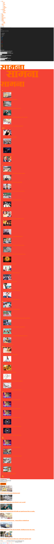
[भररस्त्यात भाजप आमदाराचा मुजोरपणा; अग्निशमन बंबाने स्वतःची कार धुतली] (7, 198)
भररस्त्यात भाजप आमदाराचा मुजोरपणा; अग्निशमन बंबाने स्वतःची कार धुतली (12, 200)
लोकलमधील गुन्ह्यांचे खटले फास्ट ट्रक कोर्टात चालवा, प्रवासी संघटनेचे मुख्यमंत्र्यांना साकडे (15, 539)
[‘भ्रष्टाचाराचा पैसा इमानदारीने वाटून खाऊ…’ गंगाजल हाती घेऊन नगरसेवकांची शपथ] (7, 124)
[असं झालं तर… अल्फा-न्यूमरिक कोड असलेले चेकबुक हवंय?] (7, 352)
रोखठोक (4, 12)
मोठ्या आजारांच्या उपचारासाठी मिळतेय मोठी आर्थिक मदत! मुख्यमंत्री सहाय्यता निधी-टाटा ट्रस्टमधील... (17, 511)
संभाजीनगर (4, 7)
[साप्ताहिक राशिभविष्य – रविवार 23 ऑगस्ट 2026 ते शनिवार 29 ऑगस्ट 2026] (7, 397)
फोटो (2, 24)
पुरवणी (3, 21)
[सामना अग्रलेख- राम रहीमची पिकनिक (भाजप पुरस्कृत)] (7, 135)
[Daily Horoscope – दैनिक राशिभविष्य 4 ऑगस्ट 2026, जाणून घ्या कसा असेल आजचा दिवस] (7, 433)
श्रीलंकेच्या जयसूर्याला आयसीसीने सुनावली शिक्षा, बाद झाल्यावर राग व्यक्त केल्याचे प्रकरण (14, 327)
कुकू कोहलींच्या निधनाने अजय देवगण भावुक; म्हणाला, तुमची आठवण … (12, 290)
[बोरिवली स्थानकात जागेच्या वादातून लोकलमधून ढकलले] (7, 97)
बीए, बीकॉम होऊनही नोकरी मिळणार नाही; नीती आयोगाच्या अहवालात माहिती (12, 182)
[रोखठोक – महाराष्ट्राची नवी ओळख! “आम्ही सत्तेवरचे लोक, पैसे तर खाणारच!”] (7, 454)
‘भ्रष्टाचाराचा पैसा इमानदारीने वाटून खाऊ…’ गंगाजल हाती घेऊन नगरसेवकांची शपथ (13, 126)
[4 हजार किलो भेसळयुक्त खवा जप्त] (7, 207)
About (1, 542)
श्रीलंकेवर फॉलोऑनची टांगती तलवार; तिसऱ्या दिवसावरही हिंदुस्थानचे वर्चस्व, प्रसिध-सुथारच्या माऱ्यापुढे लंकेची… (16, 318)
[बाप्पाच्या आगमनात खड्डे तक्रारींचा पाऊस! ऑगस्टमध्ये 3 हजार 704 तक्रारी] (7, 106)
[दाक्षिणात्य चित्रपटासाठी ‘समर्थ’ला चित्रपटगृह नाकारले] (7, 262)
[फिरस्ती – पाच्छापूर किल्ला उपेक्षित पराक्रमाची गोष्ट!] (7, 471)
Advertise (8, 542)
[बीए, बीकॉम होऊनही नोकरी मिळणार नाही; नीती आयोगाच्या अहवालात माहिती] (7, 180)
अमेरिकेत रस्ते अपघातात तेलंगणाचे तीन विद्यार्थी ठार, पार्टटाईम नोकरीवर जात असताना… (14, 245)
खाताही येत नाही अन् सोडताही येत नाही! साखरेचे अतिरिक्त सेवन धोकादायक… (12, 390)
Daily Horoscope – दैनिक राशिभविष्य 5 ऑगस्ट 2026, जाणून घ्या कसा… (12, 426)
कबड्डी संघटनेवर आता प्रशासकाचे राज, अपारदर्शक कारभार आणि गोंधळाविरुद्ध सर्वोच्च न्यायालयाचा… (15, 335)
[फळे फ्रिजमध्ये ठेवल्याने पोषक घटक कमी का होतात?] (7, 370)
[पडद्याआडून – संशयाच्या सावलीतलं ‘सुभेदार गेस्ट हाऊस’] (7, 279)
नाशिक (4, 6)
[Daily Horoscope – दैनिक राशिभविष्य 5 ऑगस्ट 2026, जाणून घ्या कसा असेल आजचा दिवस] (7, 424)
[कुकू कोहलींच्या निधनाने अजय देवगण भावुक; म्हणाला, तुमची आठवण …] (7, 288)
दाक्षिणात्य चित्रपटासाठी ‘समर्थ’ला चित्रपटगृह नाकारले (9, 264)
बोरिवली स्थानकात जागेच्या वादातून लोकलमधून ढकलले (10, 99)
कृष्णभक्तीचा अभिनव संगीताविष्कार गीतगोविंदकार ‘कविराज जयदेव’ (11, 272)
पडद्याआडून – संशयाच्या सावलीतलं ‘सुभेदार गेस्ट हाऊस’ (10, 281)
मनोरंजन (3, 15)
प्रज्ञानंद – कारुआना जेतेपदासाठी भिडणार (8, 344)
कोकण (4, 4)
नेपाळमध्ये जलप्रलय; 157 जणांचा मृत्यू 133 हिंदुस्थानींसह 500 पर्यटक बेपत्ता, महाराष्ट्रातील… (14, 173)
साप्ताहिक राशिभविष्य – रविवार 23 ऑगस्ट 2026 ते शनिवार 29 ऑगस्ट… (12, 399)
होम (6, 482)
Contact (4, 542)
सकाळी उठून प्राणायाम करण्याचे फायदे (8, 363)
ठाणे (4, 3)
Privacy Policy (12, 542)
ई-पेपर (2, 36)
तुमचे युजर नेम (9, 52)
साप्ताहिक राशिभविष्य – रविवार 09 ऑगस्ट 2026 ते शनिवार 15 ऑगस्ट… (12, 417)
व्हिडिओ (3, 25)
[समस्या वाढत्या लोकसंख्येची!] (7, 144)
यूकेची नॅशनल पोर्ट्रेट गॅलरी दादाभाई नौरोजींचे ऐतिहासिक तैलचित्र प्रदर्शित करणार (13, 236)
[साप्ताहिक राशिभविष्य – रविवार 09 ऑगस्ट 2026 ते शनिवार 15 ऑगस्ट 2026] (7, 415)
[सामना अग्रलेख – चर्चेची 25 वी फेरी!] (7, 161)
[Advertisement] (13, 66)
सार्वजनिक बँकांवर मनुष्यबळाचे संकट (7, 464)
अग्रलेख (4, 10)
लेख (3, 11)
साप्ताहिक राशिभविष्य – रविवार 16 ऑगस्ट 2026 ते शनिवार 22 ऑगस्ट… (12, 408)
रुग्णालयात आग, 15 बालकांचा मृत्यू (7, 227)
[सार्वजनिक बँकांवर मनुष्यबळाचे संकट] (7, 463)
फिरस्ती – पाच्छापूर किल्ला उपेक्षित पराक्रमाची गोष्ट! (9, 473)
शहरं (2, 1)
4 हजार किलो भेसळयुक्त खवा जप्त (7, 208)
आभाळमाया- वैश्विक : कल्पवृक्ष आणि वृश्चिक (8, 154)
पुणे (3, 5)
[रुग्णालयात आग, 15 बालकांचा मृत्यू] (7, 225)
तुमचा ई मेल (9, 58)
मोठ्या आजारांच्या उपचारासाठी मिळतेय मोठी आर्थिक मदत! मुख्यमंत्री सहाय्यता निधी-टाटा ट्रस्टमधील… (15, 117)
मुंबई (4, 2)
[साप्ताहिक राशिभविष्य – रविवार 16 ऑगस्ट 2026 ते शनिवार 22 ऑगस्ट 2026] (7, 406)
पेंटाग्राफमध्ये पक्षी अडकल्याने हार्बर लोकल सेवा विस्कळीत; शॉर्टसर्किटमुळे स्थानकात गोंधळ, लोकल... (17, 530)
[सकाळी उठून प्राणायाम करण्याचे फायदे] (7, 361)
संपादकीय (3, 9)
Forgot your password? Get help (5, 55)
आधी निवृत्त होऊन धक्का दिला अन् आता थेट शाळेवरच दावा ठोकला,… (11, 309)
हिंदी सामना (3, 34)
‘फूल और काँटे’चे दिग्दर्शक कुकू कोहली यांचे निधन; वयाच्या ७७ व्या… (11, 299)
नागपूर (4, 8)
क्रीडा (2, 17)
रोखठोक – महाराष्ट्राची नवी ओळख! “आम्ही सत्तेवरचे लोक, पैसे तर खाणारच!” (12, 456)
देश (2, 13)
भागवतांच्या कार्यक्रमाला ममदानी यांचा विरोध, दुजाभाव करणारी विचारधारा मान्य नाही (13, 218)
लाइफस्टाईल (3, 18)
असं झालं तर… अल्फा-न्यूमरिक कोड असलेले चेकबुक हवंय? (10, 354)
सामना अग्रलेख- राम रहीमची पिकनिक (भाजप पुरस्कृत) (9, 137)
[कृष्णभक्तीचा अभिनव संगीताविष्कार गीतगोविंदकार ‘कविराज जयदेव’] (7, 271)
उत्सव (4, 22)
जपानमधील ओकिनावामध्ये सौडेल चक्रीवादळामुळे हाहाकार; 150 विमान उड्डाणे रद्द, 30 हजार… (14, 254)
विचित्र (3, 20)
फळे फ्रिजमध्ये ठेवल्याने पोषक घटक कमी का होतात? (9, 372)
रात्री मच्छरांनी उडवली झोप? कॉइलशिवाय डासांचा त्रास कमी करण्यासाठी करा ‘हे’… (13, 381)
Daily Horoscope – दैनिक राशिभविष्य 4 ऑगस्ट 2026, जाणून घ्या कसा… (12, 435)
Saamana (4, 541)
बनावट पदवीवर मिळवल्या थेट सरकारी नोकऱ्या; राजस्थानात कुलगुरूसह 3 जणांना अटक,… (14, 191)
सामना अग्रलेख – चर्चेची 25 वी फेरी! (7, 163)
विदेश (2, 14)
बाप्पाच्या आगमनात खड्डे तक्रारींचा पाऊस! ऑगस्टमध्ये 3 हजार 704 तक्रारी (12, 108)
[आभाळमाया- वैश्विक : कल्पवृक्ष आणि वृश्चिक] (7, 152)
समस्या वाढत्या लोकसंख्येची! (6, 145)
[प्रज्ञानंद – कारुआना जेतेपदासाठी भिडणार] (7, 342)
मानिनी (4, 23)
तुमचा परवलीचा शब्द (10, 53)
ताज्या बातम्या (3, 33)
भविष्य (3, 19)
